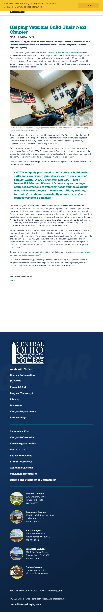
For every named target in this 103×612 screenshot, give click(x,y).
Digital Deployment (31, 604)
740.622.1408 (32, 521)
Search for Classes (21, 455)
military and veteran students (63, 52)
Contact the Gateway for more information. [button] (23, 7)
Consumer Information (23, 473)
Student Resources (21, 461)
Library (14, 399)
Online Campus (34, 567)
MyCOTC (15, 381)
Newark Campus (35, 493)
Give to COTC (18, 449)
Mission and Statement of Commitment (33, 479)
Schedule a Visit (19, 431)
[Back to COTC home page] (27, 352)
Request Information (22, 375)
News (12, 280)
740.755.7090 (32, 558)
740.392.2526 (32, 540)
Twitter (39, 358)
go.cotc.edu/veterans (82, 252)
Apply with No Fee (21, 369)
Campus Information (22, 437)
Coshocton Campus (36, 511)
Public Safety (18, 417)
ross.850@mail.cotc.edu (28, 255)
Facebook (13, 358)
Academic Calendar (22, 467)
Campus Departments (23, 411)
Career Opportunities (23, 443)
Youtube (22, 358)
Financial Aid (18, 387)
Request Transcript (21, 393)
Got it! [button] (89, 5)
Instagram (30, 358)
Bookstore (16, 405)
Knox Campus (33, 530)
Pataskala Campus (35, 548)
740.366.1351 (32, 503)
